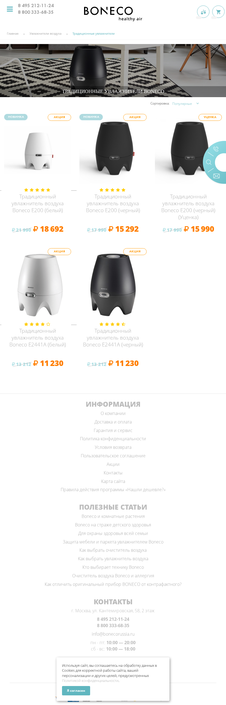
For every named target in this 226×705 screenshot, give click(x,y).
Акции (113, 464)
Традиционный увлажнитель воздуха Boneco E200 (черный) (113, 203)
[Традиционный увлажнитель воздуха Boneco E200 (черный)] (112, 150)
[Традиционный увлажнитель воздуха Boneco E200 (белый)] (37, 150)
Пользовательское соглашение (113, 456)
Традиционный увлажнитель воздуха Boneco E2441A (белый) (37, 337)
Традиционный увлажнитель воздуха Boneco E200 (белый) (38, 203)
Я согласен (76, 690)
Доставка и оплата (113, 422)
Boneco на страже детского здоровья (113, 525)
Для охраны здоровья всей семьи (113, 533)
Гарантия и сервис (113, 430)
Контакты (113, 473)
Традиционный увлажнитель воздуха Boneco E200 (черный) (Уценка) (188, 207)
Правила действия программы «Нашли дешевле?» (113, 490)
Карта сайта (113, 481)
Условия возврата (113, 447)
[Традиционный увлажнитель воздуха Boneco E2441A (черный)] (112, 284)
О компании (113, 413)
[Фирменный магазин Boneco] (113, 14)
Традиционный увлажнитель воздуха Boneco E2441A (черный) (113, 337)
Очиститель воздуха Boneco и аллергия (113, 576)
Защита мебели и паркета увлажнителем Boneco (113, 542)
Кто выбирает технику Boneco (113, 567)
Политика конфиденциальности (113, 439)
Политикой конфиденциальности (90, 680)
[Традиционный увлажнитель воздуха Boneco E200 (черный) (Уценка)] (188, 150)
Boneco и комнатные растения (113, 516)
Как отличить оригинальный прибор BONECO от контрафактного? (113, 584)
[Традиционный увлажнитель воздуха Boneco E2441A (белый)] (37, 284)
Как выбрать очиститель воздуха (113, 550)
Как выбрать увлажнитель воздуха (113, 559)
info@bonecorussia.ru (113, 634)
